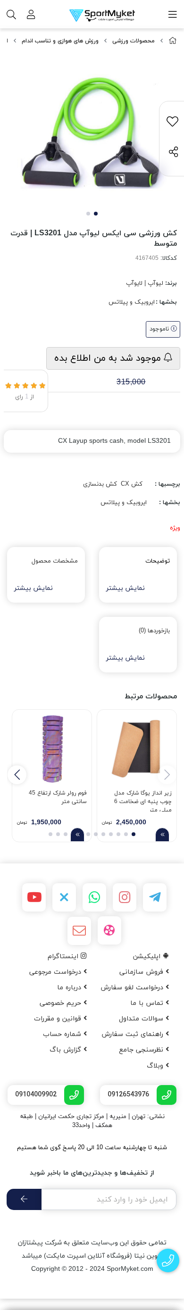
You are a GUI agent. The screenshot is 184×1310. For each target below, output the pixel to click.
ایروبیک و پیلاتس (132, 302)
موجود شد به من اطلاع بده (109, 358)
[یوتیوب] (34, 897)
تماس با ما (148, 1003)
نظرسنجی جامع (142, 1050)
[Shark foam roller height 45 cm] (52, 749)
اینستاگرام (64, 957)
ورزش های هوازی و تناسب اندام (60, 41)
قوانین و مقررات (59, 1019)
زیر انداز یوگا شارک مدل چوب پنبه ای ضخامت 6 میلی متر (143, 800)
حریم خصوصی (62, 1003)
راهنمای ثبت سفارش (133, 1034)
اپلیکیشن (148, 957)
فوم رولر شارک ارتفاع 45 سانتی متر (58, 797)
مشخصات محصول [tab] (55, 561)
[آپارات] (109, 930)
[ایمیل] (79, 931)
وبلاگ (156, 1066)
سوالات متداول (142, 1019)
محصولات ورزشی (133, 41)
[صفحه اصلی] (172, 41)
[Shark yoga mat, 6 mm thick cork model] (137, 749)
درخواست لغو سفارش (133, 988)
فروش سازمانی (142, 972)
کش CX (131, 484)
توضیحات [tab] (157, 561)
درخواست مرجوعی (56, 972)
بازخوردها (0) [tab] (154, 631)
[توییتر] (64, 897)
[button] (17, 774)
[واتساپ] (94, 897)
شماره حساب (63, 1034)
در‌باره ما (70, 988)
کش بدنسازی (100, 484)
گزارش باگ (67, 1050)
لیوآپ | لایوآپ (144, 283)
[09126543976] (168, 1261)
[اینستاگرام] (124, 897)
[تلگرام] (155, 897)
